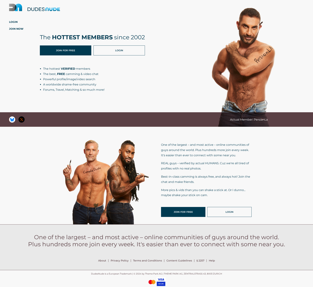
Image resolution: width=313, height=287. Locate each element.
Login (13, 22)
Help (212, 260)
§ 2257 (200, 260)
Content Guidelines (179, 260)
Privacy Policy (120, 260)
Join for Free (65, 50)
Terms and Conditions (147, 260)
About (102, 260)
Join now (16, 28)
